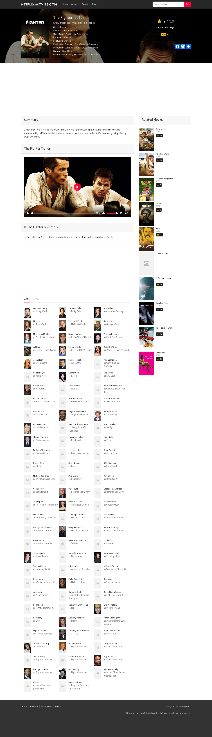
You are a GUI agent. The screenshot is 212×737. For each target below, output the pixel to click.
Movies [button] (74, 4)
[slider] (62, 213)
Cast (27, 299)
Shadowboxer (162, 253)
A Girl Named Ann (163, 278)
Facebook (34, 706)
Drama (63, 27)
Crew (36, 299)
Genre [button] (85, 4)
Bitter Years (160, 352)
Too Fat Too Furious (164, 328)
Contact (58, 706)
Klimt (158, 228)
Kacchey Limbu (162, 154)
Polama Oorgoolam (165, 178)
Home (65, 4)
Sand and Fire (161, 129)
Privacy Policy (46, 706)
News (95, 4)
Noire (158, 203)
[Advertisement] (106, 89)
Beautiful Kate (162, 303)
